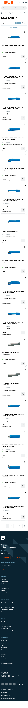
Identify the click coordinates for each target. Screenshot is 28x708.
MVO (2, 583)
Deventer (3, 643)
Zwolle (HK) (4, 640)
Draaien (16, 13)
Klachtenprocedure (6, 614)
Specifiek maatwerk (6, 633)
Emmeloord (4, 647)
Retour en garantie (5, 611)
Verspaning (8, 13)
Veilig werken (4, 628)
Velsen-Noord (4, 661)
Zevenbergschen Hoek (7, 663)
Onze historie (4, 581)
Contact (3, 595)
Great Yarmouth (5, 652)
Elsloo (2, 645)
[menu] (2, 2)
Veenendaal (4, 658)
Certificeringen (5, 588)
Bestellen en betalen (6, 605)
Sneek (2, 656)
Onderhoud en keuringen (7, 621)
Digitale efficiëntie (5, 624)
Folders (3, 590)
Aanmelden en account (7, 602)
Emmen (3, 649)
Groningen (3, 654)
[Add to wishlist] (25, 32)
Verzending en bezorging (7, 607)
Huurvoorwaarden (5, 695)
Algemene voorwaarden (7, 689)
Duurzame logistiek (6, 626)
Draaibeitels (24, 13)
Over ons (3, 579)
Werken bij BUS (5, 592)
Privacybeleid (4, 692)
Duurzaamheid (4, 586)
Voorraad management (7, 630)
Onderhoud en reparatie (7, 609)
